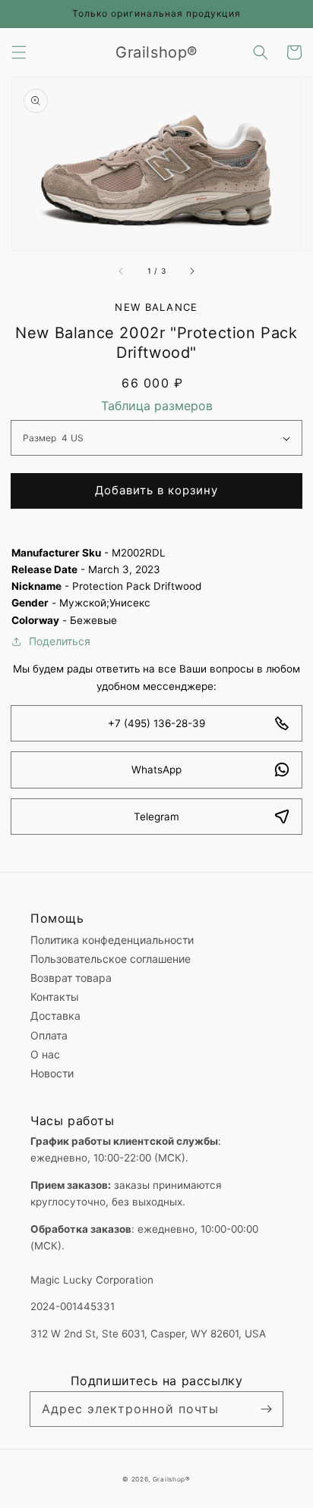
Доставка (55, 1015)
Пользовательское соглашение (110, 958)
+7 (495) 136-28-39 (156, 723)
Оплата (49, 1035)
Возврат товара (71, 977)
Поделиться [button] (59, 641)
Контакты (54, 996)
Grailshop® (172, 1479)
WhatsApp (156, 769)
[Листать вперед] (191, 271)
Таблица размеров (157, 405)
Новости (52, 1073)
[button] (19, 52)
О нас (45, 1054)
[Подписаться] (266, 1408)
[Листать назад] (121, 271)
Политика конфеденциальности (112, 939)
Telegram (156, 816)
